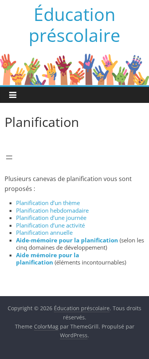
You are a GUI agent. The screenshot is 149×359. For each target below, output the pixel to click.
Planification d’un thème (48, 203)
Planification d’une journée (51, 217)
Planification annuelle (44, 232)
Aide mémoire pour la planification (47, 258)
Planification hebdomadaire (52, 210)
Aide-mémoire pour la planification (68, 240)
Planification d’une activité (50, 225)
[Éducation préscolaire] (74, 58)
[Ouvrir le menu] (9, 157)
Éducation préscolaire (74, 24)
